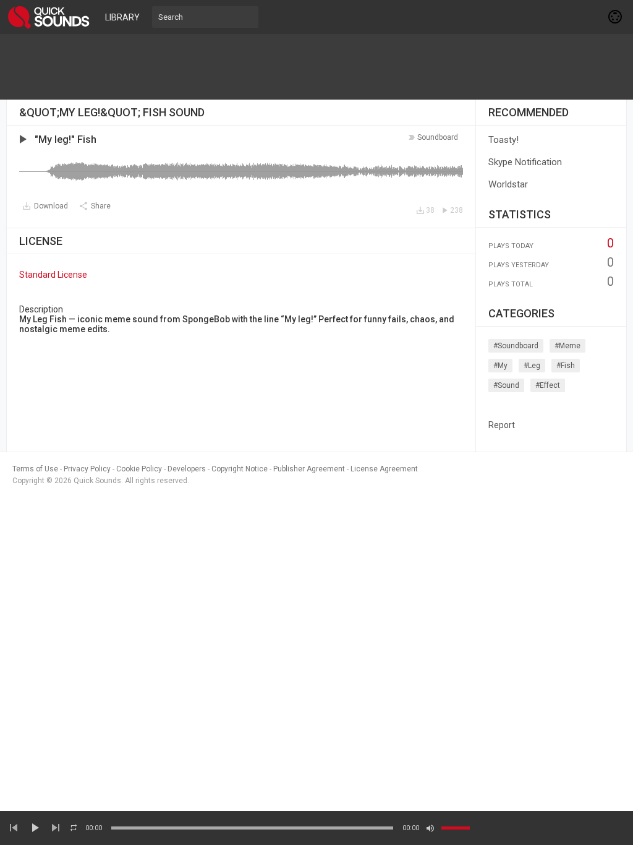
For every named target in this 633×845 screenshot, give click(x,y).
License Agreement (384, 469)
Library (122, 17)
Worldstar (508, 184)
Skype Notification (525, 162)
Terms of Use (35, 469)
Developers (187, 469)
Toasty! (503, 139)
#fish (565, 365)
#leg (532, 365)
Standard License (53, 275)
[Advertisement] (316, 67)
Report (501, 425)
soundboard (437, 137)
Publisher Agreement (309, 469)
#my (500, 365)
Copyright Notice (239, 469)
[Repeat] (73, 827)
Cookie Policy (139, 469)
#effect (547, 385)
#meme (567, 345)
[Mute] (430, 828)
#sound (506, 385)
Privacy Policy (87, 469)
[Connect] (616, 16)
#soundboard (515, 345)
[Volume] (455, 828)
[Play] (34, 827)
